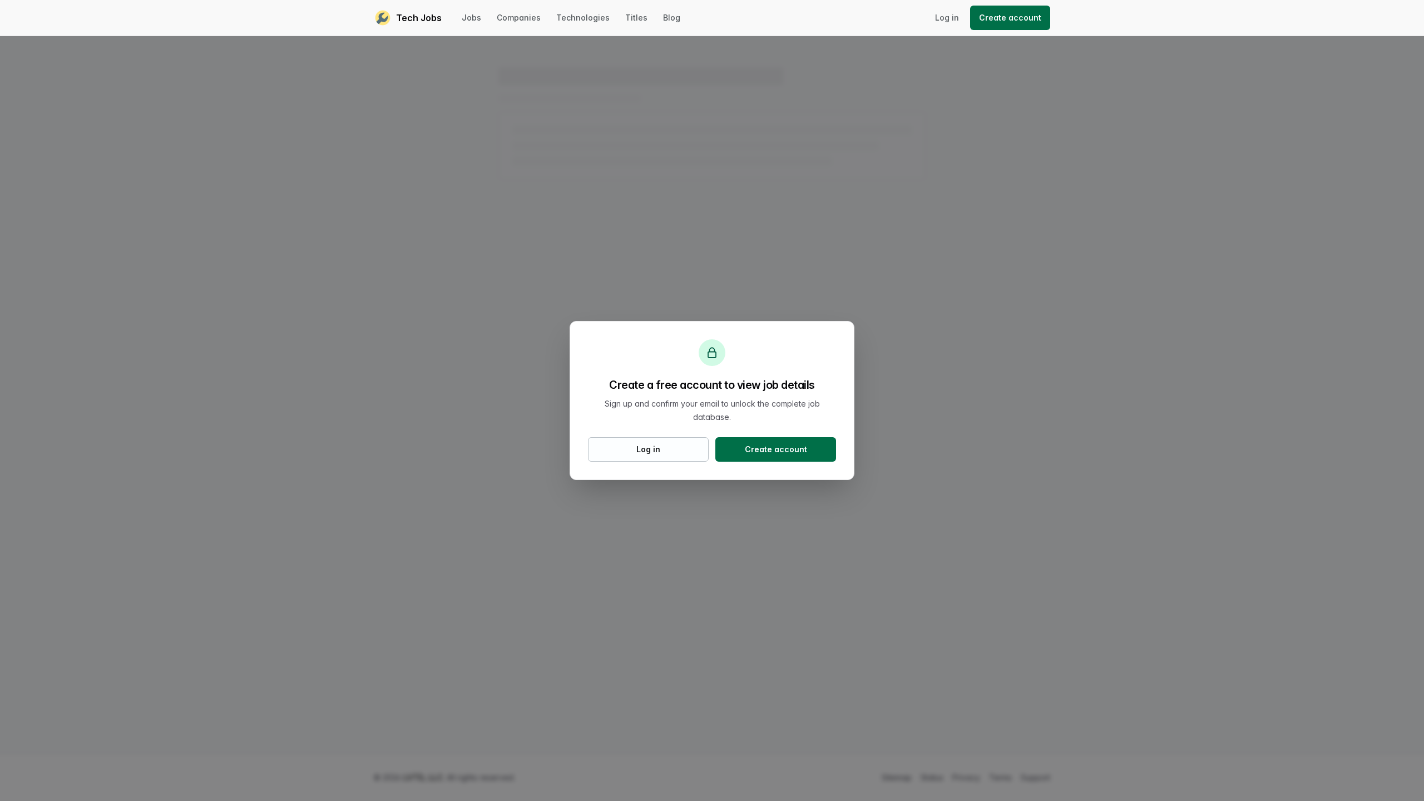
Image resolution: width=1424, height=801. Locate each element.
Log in (947, 17)
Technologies (583, 17)
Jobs (471, 17)
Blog (671, 17)
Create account (1010, 17)
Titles (636, 17)
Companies (519, 17)
